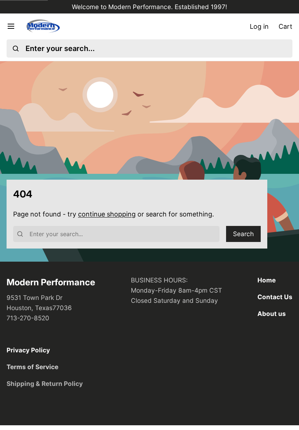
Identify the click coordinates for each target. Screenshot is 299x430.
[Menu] (14, 26)
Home (266, 280)
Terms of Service (32, 367)
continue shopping (107, 214)
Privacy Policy (28, 350)
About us (271, 313)
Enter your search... (60, 48)
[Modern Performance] (43, 26)
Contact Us (274, 297)
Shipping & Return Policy (45, 383)
